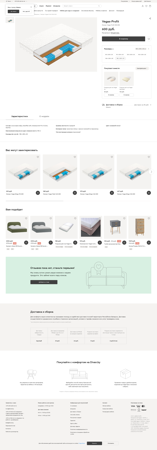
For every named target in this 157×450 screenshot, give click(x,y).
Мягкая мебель (107, 405)
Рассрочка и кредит (75, 417)
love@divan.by (10, 408)
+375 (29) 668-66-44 (11, 405)
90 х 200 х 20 (120, 54)
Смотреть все (141, 68)
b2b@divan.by (10, 422)
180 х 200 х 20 (120, 58)
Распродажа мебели (108, 411)
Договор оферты (75, 426)
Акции (41, 6)
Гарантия (72, 420)
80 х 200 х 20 (109, 54)
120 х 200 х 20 (131, 54)
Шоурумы (56, 6)
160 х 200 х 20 (109, 58)
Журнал (48, 6)
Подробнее (82, 443)
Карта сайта (73, 423)
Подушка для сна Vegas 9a (110, 88)
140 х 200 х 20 (142, 54)
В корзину (123, 39)
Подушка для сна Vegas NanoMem (126, 88)
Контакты (8, 428)
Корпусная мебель (108, 408)
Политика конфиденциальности (78, 429)
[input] (82, 6)
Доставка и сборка (75, 411)
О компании (73, 405)
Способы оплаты (75, 414)
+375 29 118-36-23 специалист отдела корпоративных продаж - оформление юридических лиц (15, 413)
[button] (142, 6)
